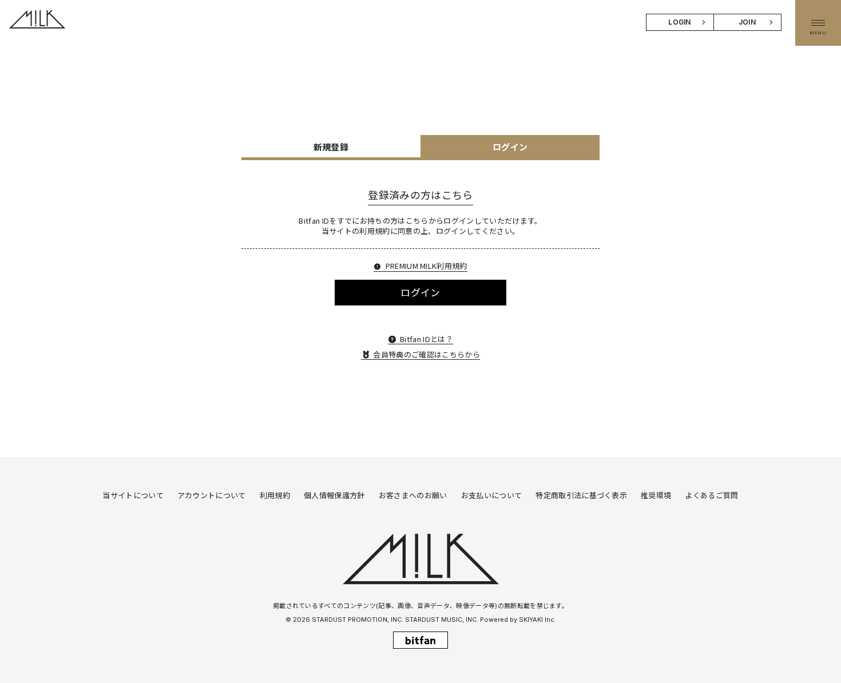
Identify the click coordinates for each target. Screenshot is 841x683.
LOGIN (679, 22)
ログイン (420, 292)
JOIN (747, 22)
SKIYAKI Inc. (537, 620)
